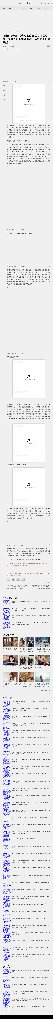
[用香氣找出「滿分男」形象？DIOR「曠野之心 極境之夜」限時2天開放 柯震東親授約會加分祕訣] (7, 812)
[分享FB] (4, 85)
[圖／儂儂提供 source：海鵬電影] (28, 197)
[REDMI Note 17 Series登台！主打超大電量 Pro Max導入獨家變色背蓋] (7, 819)
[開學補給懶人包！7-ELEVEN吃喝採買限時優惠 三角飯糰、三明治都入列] (7, 826)
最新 (4, 8)
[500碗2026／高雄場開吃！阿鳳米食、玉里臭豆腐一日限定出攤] (7, 739)
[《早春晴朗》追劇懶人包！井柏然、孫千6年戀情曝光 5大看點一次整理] (7, 1008)
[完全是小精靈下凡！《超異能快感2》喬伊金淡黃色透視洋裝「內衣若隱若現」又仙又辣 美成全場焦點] (7, 899)
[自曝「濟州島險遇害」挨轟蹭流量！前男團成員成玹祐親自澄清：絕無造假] (7, 617)
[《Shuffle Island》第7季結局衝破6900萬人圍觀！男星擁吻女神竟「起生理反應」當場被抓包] (7, 949)
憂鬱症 (18, 579)
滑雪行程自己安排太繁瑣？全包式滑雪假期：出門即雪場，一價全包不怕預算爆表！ (42, 650)
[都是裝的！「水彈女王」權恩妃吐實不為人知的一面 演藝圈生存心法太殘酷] (7, 603)
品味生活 (45, 8)
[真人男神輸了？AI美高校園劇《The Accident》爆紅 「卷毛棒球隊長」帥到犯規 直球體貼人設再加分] (7, 768)
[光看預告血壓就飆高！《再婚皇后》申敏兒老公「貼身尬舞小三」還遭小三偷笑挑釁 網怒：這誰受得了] (7, 956)
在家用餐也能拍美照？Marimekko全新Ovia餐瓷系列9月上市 (28, 918)
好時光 (32, 8)
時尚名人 (10, 8)
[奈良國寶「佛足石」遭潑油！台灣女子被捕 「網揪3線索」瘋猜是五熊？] (7, 972)
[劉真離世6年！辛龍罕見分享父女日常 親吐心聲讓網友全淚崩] (7, 986)
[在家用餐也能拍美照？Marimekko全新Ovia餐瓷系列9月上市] (7, 920)
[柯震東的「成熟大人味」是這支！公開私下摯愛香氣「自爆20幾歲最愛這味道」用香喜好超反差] (7, 833)
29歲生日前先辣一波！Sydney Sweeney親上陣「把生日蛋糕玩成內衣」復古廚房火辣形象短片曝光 (26, 685)
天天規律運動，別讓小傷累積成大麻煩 (42, 666)
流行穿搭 (17, 8)
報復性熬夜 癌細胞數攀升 (9, 666)
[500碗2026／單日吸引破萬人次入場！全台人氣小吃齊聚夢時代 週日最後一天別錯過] (7, 703)
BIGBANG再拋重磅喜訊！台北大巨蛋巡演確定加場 (25, 839)
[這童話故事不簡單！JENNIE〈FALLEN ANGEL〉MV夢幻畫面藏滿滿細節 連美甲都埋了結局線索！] (7, 610)
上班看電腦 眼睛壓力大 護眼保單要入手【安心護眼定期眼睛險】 (10, 685)
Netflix (23, 579)
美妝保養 (25, 8)
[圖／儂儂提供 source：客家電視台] (28, 250)
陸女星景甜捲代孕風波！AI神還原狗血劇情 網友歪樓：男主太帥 (29, 774)
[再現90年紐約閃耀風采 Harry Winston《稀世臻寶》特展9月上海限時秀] (7, 884)
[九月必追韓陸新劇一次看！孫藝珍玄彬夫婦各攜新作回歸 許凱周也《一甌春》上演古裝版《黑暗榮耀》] (7, 790)
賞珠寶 (38, 8)
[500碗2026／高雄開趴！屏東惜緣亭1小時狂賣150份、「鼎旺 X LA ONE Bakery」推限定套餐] (7, 711)
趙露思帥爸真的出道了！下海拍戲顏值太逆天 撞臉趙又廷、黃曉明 (30, 977)
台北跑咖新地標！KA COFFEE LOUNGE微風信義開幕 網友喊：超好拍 (31, 875)
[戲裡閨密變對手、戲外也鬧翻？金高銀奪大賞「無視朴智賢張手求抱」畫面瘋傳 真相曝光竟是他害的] (7, 1001)
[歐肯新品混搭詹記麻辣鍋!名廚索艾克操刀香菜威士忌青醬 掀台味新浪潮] (7, 942)
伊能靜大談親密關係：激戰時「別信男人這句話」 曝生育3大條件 (29, 904)
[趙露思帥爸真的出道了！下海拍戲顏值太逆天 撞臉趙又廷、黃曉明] (7, 979)
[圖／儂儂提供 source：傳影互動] (28, 532)
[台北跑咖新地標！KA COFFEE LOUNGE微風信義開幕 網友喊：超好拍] (7, 877)
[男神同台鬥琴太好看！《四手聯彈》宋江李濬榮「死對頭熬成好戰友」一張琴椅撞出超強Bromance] (7, 927)
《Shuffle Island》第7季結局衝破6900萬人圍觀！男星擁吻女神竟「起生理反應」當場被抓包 (42, 685)
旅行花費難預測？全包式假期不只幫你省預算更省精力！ (10, 650)
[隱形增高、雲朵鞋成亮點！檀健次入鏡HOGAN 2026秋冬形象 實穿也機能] (7, 848)
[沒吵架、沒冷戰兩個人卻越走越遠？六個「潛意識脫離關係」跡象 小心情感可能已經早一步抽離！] (7, 862)
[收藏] (4, 95)
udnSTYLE (5, 31)
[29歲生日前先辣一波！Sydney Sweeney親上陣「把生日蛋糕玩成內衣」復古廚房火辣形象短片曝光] (7, 625)
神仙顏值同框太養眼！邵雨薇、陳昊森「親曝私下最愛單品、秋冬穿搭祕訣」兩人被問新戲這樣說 (26, 667)
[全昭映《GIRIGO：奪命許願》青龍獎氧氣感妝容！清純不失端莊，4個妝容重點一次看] (7, 935)
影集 (9, 579)
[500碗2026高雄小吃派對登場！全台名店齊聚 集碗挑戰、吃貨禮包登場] (7, 870)
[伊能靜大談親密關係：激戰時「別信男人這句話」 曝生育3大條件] (7, 906)
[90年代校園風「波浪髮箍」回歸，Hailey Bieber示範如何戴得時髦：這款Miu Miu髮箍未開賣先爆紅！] (7, 805)
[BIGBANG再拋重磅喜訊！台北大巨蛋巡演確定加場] (7, 841)
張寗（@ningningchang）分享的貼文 (29, 120)
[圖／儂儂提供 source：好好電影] (26, 64)
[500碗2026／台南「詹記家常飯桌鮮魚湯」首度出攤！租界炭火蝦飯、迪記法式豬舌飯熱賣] (7, 732)
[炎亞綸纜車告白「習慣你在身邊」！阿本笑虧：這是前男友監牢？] (7, 913)
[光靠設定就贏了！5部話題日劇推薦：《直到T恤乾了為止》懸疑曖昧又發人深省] (7, 783)
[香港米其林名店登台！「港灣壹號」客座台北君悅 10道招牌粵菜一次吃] (7, 891)
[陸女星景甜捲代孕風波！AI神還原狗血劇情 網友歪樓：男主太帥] (7, 776)
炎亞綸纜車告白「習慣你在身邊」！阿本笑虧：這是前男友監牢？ (30, 911)
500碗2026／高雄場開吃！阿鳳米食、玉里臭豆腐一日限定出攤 (29, 737)
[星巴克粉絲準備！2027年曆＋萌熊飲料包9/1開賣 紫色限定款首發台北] (7, 855)
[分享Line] (4, 90)
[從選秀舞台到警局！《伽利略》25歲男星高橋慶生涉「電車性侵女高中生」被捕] (7, 797)
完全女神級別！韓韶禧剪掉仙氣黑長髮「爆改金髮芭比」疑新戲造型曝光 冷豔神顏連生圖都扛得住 (26, 650)
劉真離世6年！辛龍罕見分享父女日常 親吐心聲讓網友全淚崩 (29, 984)
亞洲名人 (16, 31)
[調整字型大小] (4, 99)
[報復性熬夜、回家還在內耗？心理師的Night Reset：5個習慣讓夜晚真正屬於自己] (7, 761)
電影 (13, 579)
